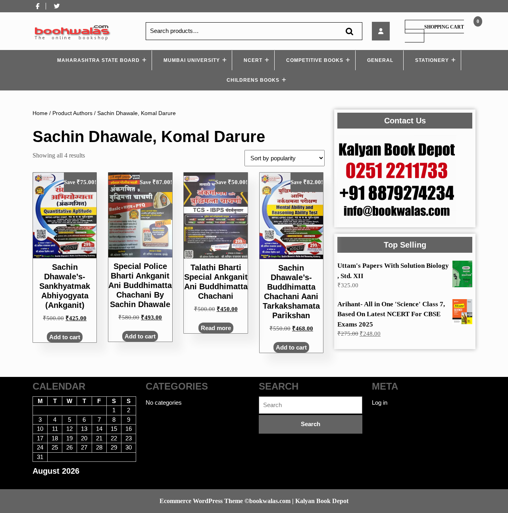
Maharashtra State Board (98, 60)
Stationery (432, 60)
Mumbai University (192, 60)
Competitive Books (314, 60)
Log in (379, 402)
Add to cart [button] (64, 337)
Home (40, 113)
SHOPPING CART (444, 27)
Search (349, 31)
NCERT (253, 60)
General (380, 60)
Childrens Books (253, 80)
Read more (216, 328)
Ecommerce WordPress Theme (201, 501)
